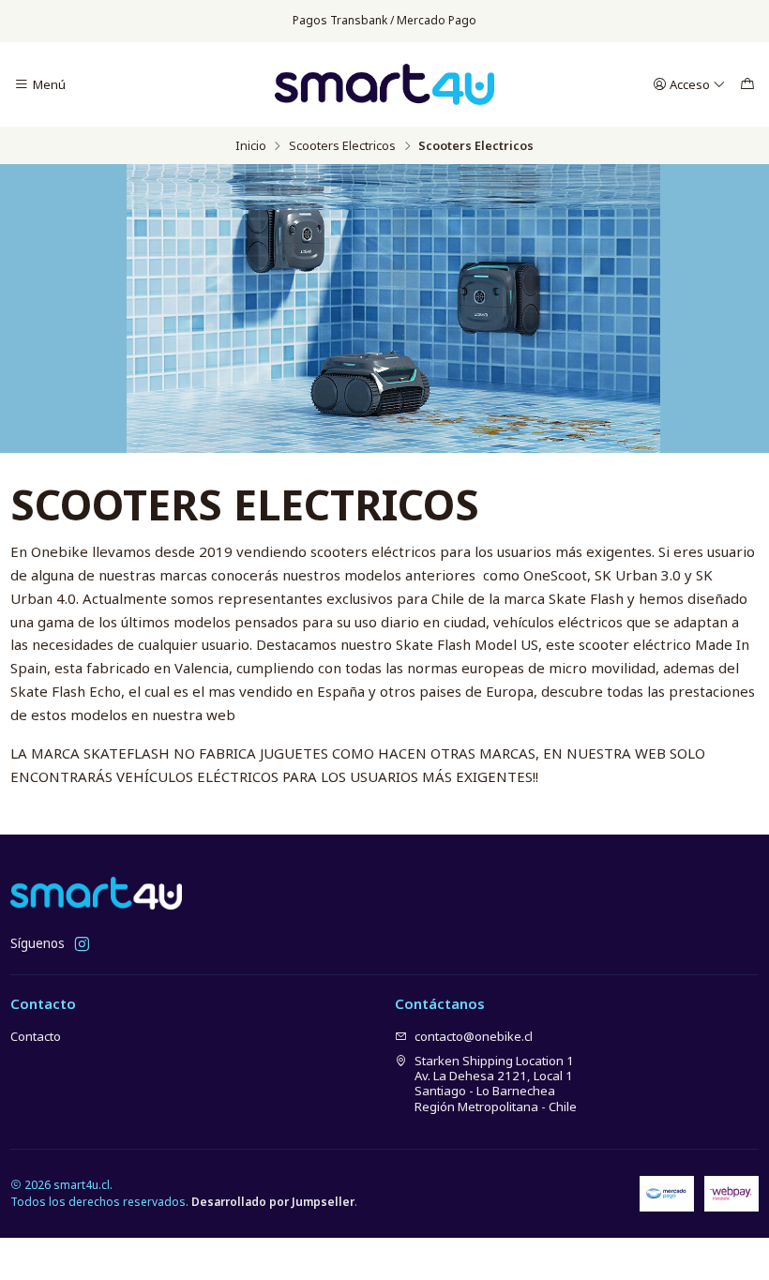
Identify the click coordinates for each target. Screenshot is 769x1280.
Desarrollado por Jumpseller (272, 1202)
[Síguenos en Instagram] (82, 945)
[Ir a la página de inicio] (384, 85)
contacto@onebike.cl (474, 1036)
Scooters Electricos (342, 146)
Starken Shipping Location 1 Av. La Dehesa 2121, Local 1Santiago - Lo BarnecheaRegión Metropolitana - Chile (496, 1083)
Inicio (250, 146)
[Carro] (747, 85)
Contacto (35, 1036)
